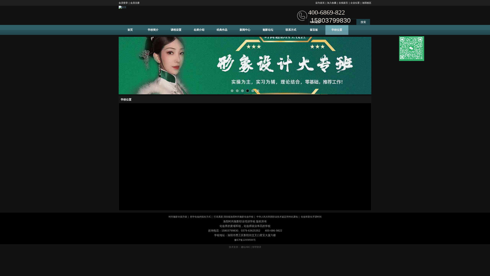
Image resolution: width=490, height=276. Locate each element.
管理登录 (256, 247)
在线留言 (343, 3)
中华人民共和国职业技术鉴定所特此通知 (277, 216)
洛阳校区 (366, 3)
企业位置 (355, 3)
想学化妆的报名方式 (200, 216)
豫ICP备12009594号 (245, 240)
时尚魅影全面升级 (178, 216)
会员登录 (123, 3)
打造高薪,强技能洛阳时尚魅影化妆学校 (233, 216)
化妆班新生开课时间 (311, 216)
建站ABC (245, 247)
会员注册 (135, 3)
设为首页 (320, 3)
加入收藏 (331, 3)
